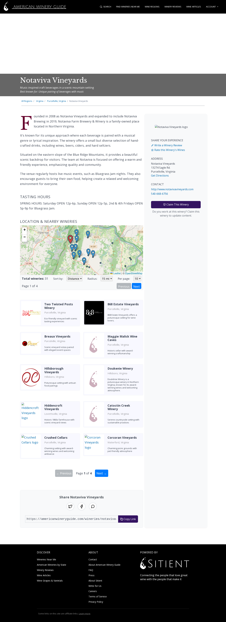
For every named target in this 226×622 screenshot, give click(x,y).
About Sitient (95, 580)
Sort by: (58, 279)
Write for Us (95, 585)
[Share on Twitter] (70, 506)
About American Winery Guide (104, 564)
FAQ (91, 570)
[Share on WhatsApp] (93, 506)
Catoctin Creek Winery (119, 407)
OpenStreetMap (133, 273)
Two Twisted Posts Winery (58, 306)
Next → (101, 473)
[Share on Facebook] (82, 506)
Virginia (39, 101)
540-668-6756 (159, 194)
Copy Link (129, 519)
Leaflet (117, 273)
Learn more (84, 613)
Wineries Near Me (46, 559)
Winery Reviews (172, 6)
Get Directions (160, 175)
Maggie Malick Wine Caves (122, 338)
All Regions (26, 101)
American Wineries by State (51, 564)
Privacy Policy (96, 601)
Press (91, 575)
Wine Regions (152, 6)
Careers (93, 591)
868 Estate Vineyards (123, 304)
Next (136, 286)
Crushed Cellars (55, 438)
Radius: (92, 279)
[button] (70, 239)
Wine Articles (193, 6)
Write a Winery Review (168, 145)
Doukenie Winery (120, 368)
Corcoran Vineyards (122, 438)
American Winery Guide (39, 7)
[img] (81, 250)
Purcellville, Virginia (56, 101)
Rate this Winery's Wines (169, 150)
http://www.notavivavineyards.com (172, 189)
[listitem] (50, 314)
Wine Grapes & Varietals (50, 580)
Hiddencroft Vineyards (53, 407)
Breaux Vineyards (57, 336)
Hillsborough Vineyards (53, 370)
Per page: (124, 279)
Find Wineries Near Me (128, 6)
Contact (93, 559)
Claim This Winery (177, 204)
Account (211, 6)
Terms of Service (98, 596)
